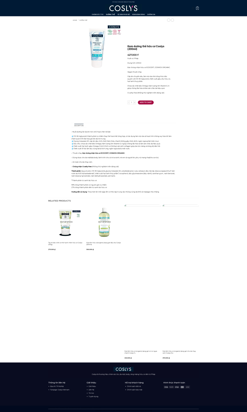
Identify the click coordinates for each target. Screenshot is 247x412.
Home (75, 20)
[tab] (78, 125)
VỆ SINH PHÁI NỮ (123, 14)
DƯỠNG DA (151, 14)
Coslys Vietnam (63, 390)
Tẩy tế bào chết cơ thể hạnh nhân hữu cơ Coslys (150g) (65, 243)
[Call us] (126, 377)
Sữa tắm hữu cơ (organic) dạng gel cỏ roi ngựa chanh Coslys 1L (140, 352)
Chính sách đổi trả (134, 386)
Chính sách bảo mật (134, 390)
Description (78, 125)
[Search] (49, 8)
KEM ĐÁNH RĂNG (138, 14)
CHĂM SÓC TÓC (98, 14)
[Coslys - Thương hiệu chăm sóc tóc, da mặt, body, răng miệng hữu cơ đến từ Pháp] (123, 8)
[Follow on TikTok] (123, 377)
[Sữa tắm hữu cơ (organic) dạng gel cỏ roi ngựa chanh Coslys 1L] (142, 276)
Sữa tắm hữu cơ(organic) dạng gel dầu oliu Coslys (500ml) (103, 243)
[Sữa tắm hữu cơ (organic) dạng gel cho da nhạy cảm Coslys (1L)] (181, 276)
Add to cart (146, 102)
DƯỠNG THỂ (110, 14)
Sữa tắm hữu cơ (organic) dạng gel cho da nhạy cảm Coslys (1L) (179, 352)
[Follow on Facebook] (121, 377)
